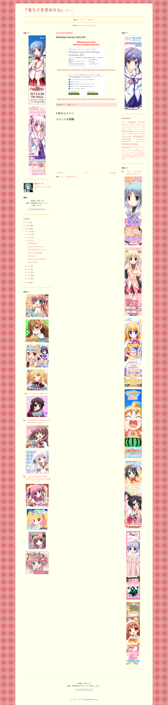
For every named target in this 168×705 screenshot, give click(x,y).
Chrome (141, 122)
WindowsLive (126, 141)
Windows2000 (126, 137)
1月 (29, 279)
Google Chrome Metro (35, 247)
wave (136, 134)
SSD (143, 131)
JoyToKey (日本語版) (34, 253)
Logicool (124, 129)
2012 (28, 229)
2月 (29, 275)
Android (124, 122)
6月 (29, 241)
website (142, 134)
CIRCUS (125, 125)
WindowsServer (140, 141)
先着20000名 (32, 243)
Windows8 (126, 139)
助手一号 (40, 184)
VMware (130, 134)
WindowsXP (127, 147)
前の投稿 (113, 173)
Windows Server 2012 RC (36, 259)
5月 (29, 266)
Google (124, 127)
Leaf (138, 127)
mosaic (87, 25)
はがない (126, 152)
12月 (30, 231)
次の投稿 (59, 173)
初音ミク (130, 154)
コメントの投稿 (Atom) (68, 177)
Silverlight (137, 131)
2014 (28, 222)
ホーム (86, 173)
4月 (29, 269)
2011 (28, 282)
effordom (137, 124)
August (132, 122)
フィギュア (134, 152)
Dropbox (131, 124)
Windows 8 (31, 256)
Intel (128, 127)
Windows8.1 (141, 139)
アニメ (137, 147)
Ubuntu (124, 134)
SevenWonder (128, 131)
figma (143, 124)
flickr (93, 25)
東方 (128, 156)
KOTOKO (133, 127)
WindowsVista (129, 144)
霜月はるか (136, 154)
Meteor (131, 129)
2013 (28, 225)
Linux (143, 127)
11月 (30, 234)
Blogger (96, 699)
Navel (136, 129)
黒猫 (126, 154)
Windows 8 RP (32, 262)
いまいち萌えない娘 (130, 150)
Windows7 (139, 136)
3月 (29, 272)
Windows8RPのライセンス (37, 250)
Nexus (143, 129)
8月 (29, 238)
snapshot (80, 25)
